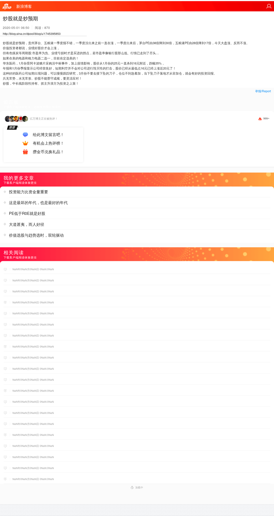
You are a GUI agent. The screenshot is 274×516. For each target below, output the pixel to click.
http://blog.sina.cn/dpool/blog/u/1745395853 (32, 33)
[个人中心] (269, 6)
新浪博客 (24, 6)
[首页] (7, 6)
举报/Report (263, 91)
